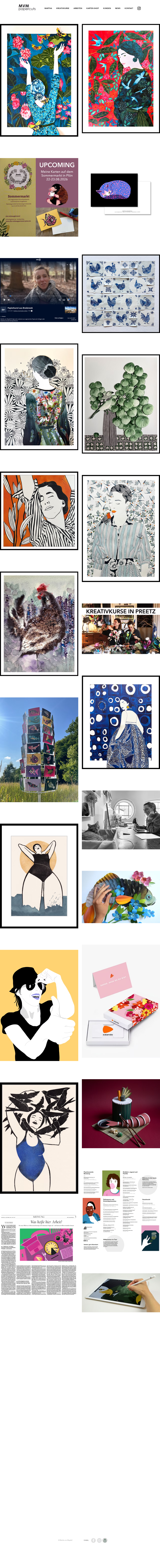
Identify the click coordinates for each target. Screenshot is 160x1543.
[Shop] (104, 1540)
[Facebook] (93, 1540)
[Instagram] (139, 8)
